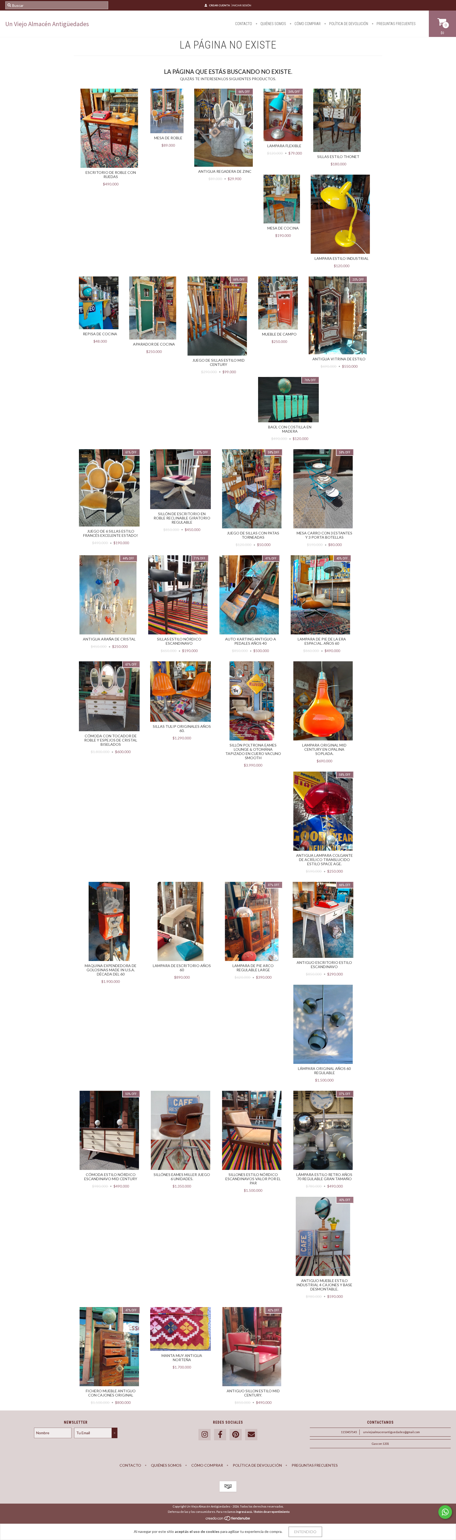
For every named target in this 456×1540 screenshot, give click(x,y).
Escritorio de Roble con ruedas (111, 174)
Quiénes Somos (273, 24)
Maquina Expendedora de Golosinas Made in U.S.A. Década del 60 (110, 969)
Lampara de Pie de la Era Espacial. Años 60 (322, 641)
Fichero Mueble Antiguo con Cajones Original (111, 1393)
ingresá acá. (244, 1511)
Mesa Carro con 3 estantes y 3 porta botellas (324, 535)
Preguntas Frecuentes (396, 24)
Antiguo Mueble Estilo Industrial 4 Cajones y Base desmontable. (324, 1284)
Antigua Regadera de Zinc (224, 171)
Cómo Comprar (307, 24)
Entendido (305, 1531)
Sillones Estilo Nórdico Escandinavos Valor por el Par (253, 1178)
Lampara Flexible (284, 146)
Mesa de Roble (168, 138)
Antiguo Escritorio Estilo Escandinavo (324, 964)
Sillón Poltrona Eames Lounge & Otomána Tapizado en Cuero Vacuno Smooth (253, 751)
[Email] (251, 1434)
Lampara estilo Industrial (342, 258)
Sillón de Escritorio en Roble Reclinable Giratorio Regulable (182, 517)
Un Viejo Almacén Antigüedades (47, 24)
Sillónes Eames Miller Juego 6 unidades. (182, 1176)
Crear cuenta (219, 5)
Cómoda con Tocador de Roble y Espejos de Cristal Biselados (110, 740)
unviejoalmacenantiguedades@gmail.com (391, 1432)
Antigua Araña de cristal (109, 639)
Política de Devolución (348, 24)
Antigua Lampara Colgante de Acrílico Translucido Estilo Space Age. (324, 859)
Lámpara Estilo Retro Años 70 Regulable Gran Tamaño (324, 1176)
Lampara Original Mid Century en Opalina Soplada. (324, 749)
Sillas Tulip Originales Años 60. (182, 728)
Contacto (243, 24)
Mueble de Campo (279, 334)
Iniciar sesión (241, 5)
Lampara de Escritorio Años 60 (182, 967)
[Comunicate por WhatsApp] (445, 1512)
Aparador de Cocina (154, 344)
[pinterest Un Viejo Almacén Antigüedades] (236, 1434)
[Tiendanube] (228, 1519)
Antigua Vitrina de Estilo (338, 359)
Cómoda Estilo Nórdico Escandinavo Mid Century (110, 1176)
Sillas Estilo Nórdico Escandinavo (179, 641)
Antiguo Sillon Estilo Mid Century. (253, 1393)
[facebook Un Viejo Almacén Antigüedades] (220, 1434)
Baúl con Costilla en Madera (289, 429)
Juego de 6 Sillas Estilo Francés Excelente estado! (110, 533)
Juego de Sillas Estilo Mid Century (218, 362)
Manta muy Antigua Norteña (182, 1357)
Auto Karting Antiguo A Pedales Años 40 (250, 641)
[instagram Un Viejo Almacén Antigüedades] (204, 1434)
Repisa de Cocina (100, 334)
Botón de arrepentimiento (272, 1511)
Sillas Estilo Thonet (338, 156)
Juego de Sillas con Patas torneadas (253, 535)
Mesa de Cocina (283, 228)
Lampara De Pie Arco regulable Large (253, 967)
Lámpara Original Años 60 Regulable (324, 1070)
